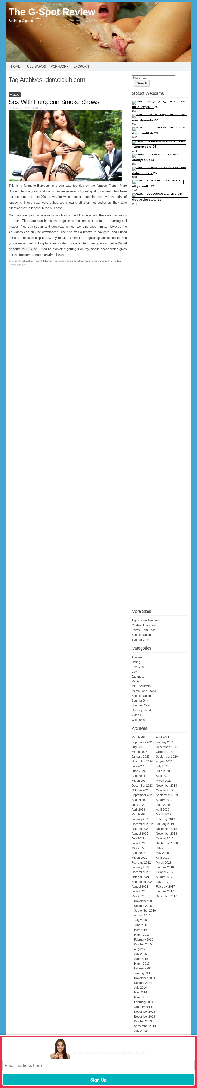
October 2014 (143, 983)
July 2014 (140, 987)
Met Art (136, 681)
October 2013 (143, 1021)
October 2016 (143, 906)
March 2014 (142, 997)
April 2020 (162, 776)
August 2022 (140, 833)
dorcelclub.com (43, 261)
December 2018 (166, 829)
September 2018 (167, 843)
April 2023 (138, 809)
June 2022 (139, 843)
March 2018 (164, 862)
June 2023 (139, 804)
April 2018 (162, 857)
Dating (136, 662)
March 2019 (164, 814)
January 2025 (141, 756)
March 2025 (139, 752)
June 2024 (139, 771)
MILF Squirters (141, 686)
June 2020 (163, 771)
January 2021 (165, 742)
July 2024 (138, 766)
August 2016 (142, 915)
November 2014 (144, 978)
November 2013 (144, 1016)
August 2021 (140, 886)
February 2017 (165, 886)
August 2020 (164, 761)
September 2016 (145, 910)
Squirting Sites (141, 705)
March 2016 (142, 934)
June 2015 (141, 958)
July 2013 (140, 1031)
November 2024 (142, 761)
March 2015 (142, 963)
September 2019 (167, 795)
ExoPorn (81, 66)
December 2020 (166, 747)
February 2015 (143, 968)
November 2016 (144, 901)
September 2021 (143, 881)
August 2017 (164, 877)
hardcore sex (82, 261)
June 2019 (163, 804)
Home (15, 66)
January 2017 (165, 891)
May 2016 (140, 930)
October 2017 (165, 872)
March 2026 (139, 737)
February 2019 (165, 819)
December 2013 (144, 1011)
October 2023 (140, 790)
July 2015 (140, 954)
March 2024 (139, 780)
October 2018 (165, 838)
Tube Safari (35, 66)
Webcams (138, 720)
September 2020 (167, 756)
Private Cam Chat (143, 630)
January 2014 (143, 1007)
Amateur (137, 657)
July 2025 (138, 747)
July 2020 (162, 766)
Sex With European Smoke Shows (54, 102)
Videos (14, 94)
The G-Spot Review (52, 11)
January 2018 (165, 867)
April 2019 (162, 809)
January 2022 (141, 867)
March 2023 (139, 814)
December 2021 (142, 872)
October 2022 (140, 829)
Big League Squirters (145, 620)
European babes (63, 261)
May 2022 (138, 848)
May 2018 (162, 853)
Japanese (138, 676)
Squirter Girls (140, 639)
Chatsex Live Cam (144, 625)
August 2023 (140, 800)
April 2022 (138, 853)
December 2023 (142, 785)
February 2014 (143, 1002)
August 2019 (164, 800)
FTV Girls (138, 667)
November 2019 (166, 785)
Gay (134, 671)
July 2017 (162, 881)
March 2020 (164, 780)
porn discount (99, 261)
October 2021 (140, 877)
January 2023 (141, 819)
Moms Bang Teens (144, 691)
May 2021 (138, 896)
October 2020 (165, 752)
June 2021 (139, 891)
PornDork (59, 66)
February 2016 (143, 939)
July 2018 (162, 848)
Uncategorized (141, 710)
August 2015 (142, 949)
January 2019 (165, 824)
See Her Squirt (141, 635)
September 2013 (145, 1026)
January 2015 (143, 973)
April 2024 (138, 776)
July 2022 (138, 838)
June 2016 (141, 925)
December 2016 (166, 896)
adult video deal (24, 261)
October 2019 (165, 790)
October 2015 (143, 944)
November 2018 (166, 833)
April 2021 (162, 737)
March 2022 (139, 857)
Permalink (115, 261)
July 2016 (140, 920)
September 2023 (143, 795)
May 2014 (140, 992)
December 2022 (142, 824)
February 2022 (141, 862)
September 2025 (143, 742)
